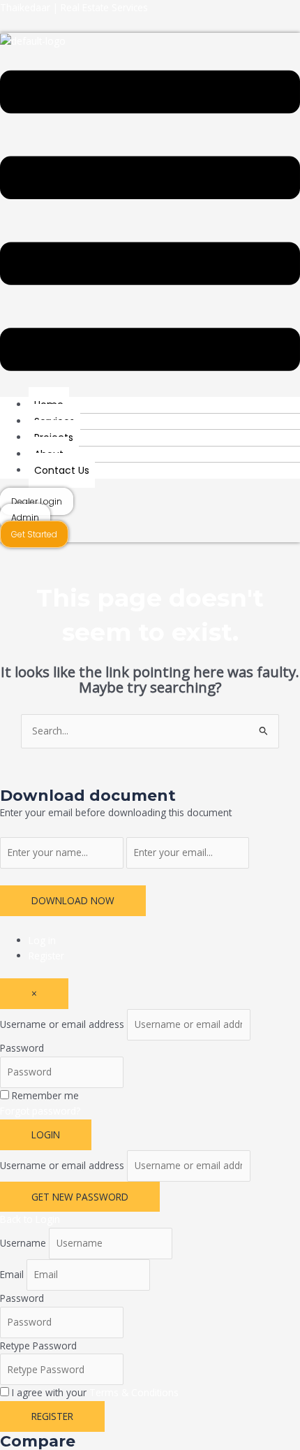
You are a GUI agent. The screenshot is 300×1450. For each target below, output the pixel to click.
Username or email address (62, 1024)
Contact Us (61, 470)
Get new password (79, 1196)
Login (45, 1134)
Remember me (45, 1095)
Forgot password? (40, 1110)
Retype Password (38, 1345)
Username (23, 1242)
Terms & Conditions (134, 1392)
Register (46, 955)
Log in (42, 940)
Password (22, 1047)
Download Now (72, 900)
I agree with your (95, 1392)
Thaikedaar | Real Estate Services (74, 7)
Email (12, 1274)
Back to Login (30, 1219)
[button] (150, 223)
